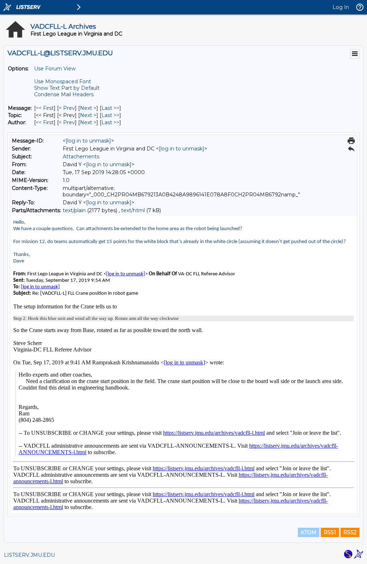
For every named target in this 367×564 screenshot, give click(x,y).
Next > (88, 108)
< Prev (67, 108)
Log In (341, 7)
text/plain (74, 210)
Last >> (110, 108)
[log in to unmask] (88, 140)
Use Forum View (55, 68)
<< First (45, 108)
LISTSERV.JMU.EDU (29, 555)
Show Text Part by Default (67, 88)
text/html (133, 210)
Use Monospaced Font (62, 81)
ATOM (308, 532)
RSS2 (350, 532)
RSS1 (330, 532)
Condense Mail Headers (64, 94)
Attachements (81, 156)
